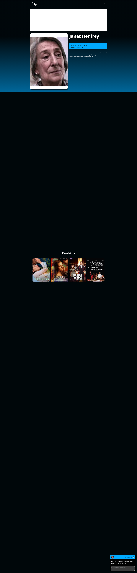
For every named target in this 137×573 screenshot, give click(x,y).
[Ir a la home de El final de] (34, 4)
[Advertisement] (68, 20)
